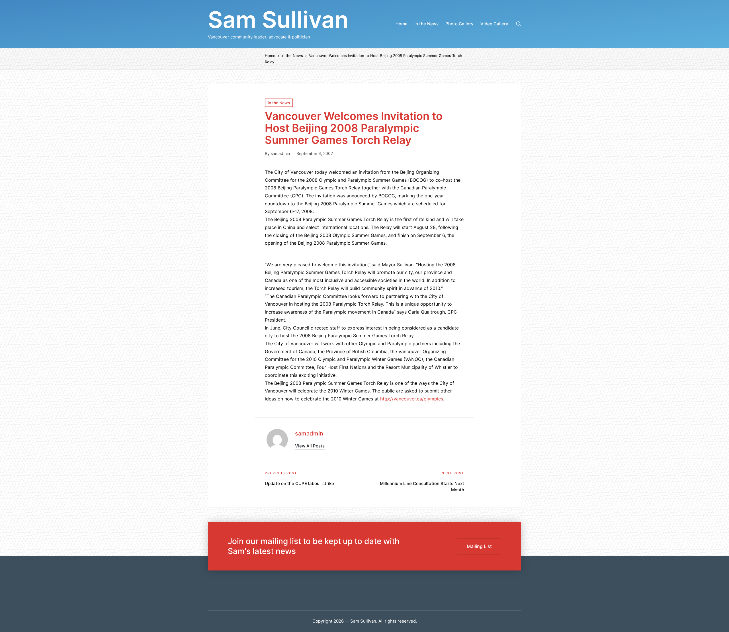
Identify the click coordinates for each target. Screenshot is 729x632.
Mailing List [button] (479, 546)
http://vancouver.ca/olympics (411, 399)
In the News (279, 102)
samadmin (309, 433)
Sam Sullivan (278, 19)
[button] (310, 446)
